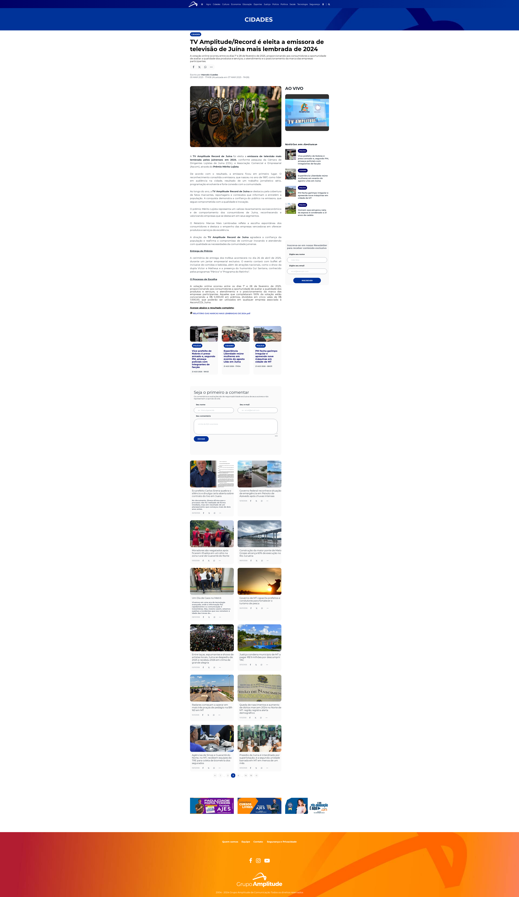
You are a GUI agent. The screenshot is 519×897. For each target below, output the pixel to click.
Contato (258, 841)
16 (251, 775)
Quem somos (230, 841)
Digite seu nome (297, 254)
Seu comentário (203, 416)
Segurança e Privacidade (282, 841)
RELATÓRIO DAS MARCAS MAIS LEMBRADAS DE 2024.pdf (221, 313)
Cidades (195, 34)
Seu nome (200, 404)
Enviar (201, 439)
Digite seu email (296, 266)
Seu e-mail (244, 404)
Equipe (245, 841)
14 (246, 775)
